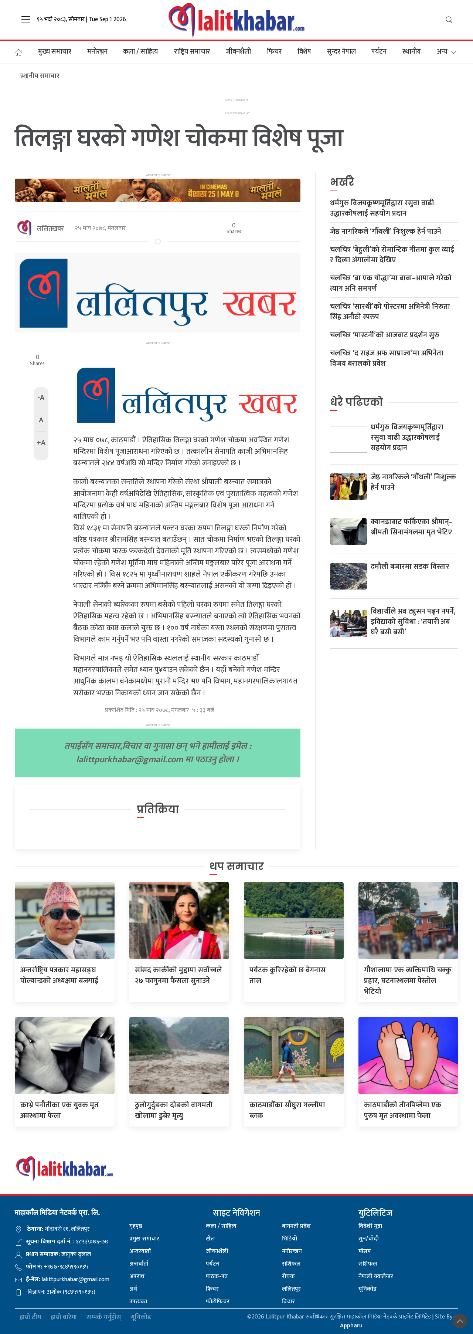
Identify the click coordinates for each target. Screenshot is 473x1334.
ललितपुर (291, 1289)
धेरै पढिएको (356, 402)
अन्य (442, 51)
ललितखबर (50, 228)
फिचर (274, 51)
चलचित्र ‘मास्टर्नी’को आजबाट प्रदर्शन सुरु (384, 335)
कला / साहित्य (140, 51)
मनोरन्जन (292, 1251)
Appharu (351, 1326)
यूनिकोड (367, 1289)
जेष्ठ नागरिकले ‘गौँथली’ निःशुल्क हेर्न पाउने (385, 231)
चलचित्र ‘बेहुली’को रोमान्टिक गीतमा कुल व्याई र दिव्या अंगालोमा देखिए (392, 254)
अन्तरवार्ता (140, 1251)
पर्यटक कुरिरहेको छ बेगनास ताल (287, 975)
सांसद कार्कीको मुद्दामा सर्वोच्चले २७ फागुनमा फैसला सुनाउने (178, 975)
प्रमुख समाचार (144, 1239)
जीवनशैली (238, 51)
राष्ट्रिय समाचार (192, 51)
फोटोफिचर (217, 1302)
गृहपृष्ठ (135, 1226)
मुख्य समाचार (54, 51)
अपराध (136, 1276)
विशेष (304, 51)
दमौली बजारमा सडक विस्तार (410, 566)
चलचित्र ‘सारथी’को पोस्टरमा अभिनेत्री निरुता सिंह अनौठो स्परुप (390, 311)
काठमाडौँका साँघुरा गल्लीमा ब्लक (287, 1110)
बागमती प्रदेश (296, 1226)
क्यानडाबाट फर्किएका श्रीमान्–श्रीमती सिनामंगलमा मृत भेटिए (412, 527)
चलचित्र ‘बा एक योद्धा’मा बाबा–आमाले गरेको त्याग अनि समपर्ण (391, 283)
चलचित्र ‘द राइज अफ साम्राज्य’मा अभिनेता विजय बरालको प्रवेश (386, 358)
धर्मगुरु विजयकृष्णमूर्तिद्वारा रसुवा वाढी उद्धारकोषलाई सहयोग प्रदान (382, 208)
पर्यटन (379, 51)
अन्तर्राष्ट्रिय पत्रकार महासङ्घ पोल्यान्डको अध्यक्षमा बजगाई (59, 975)
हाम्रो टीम (30, 1318)
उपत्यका (138, 1302)
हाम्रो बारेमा (64, 1318)
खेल (210, 1239)
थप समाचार (237, 866)
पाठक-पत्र (217, 1276)
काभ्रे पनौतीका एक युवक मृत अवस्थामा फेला (59, 1110)
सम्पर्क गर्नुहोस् (103, 1318)
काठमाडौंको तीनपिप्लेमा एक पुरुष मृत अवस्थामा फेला (402, 1110)
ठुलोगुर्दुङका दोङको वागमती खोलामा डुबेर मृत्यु (173, 1110)
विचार (288, 1302)
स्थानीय (411, 51)
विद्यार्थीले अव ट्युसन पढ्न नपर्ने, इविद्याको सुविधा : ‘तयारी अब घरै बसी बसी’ (413, 621)
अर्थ (133, 1289)
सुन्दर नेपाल (341, 51)
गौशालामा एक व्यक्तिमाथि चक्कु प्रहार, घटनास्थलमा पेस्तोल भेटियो (408, 981)
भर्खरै (342, 182)
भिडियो (289, 1239)
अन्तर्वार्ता (138, 1264)
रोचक (288, 1276)
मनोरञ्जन (97, 51)
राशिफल (291, 1264)
